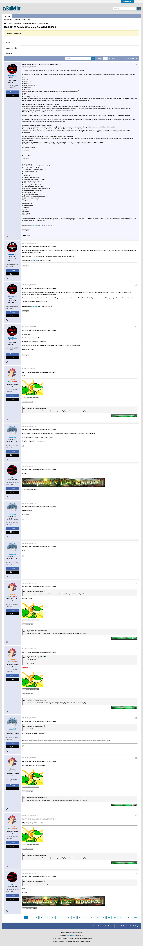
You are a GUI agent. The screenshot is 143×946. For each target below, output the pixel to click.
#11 (136, 648)
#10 (136, 583)
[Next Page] (121, 58)
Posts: (8, 88)
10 (74, 917)
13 (91, 917)
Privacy (111, 926)
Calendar (17, 19)
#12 (136, 718)
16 (109, 917)
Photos (9, 53)
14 (97, 917)
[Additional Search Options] (135, 8)
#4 (136, 327)
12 (85, 917)
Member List (8, 19)
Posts (8, 43)
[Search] (139, 8)
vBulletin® (71, 935)
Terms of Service (121, 926)
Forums (7, 16)
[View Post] (44, 591)
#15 (136, 873)
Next (135, 917)
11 (79, 917)
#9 (136, 543)
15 (103, 917)
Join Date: (9, 86)
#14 (136, 815)
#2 (136, 243)
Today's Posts (26, 19)
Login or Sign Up (127, 2)
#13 (136, 758)
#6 (136, 426)
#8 (136, 503)
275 (127, 917)
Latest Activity (11, 48)
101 (121, 917)
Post (13, 95)
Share (13, 92)
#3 (136, 285)
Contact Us (102, 926)
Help (94, 926)
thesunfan (34, 225)
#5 (136, 368)
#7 (136, 466)
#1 (136, 65)
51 (115, 917)
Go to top (134, 926)
